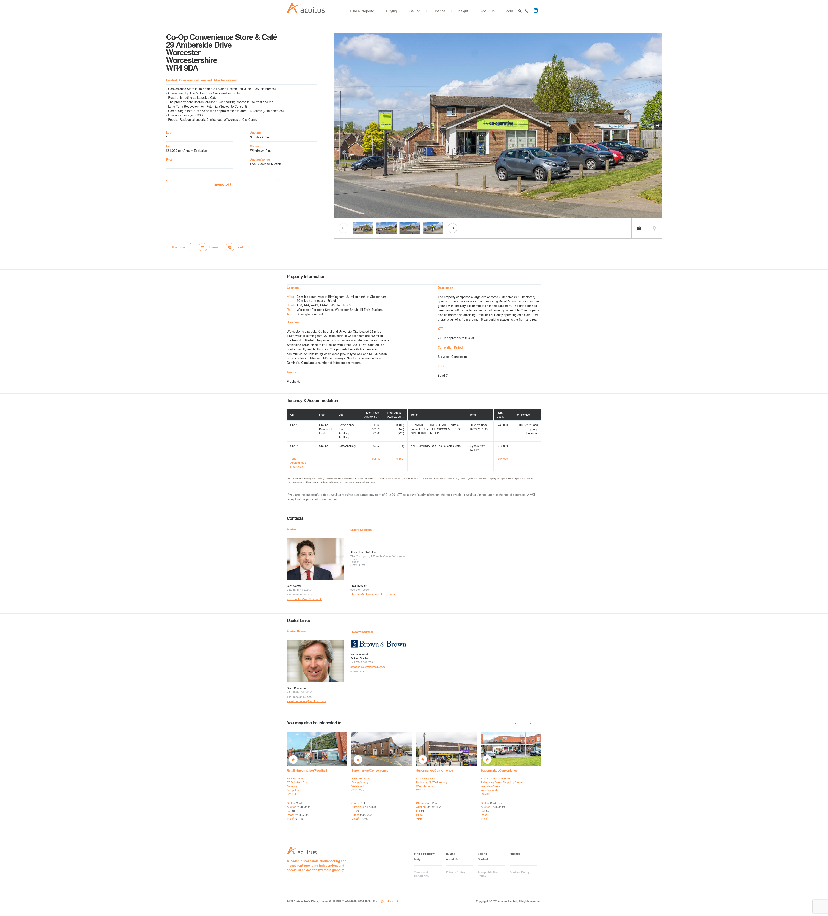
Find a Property (362, 10)
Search (519, 11)
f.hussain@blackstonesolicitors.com (373, 593)
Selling (414, 10)
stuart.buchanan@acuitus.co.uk (306, 701)
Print (239, 247)
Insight (463, 10)
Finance (439, 10)
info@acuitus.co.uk (387, 901)
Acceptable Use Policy (488, 874)
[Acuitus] (306, 7)
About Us (487, 10)
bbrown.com (357, 671)
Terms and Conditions (421, 874)
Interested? (222, 184)
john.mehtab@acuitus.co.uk (304, 599)
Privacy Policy (455, 872)
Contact (526, 11)
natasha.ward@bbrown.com (367, 666)
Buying (391, 10)
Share (213, 247)
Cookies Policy (520, 872)
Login (508, 10)
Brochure (178, 247)
